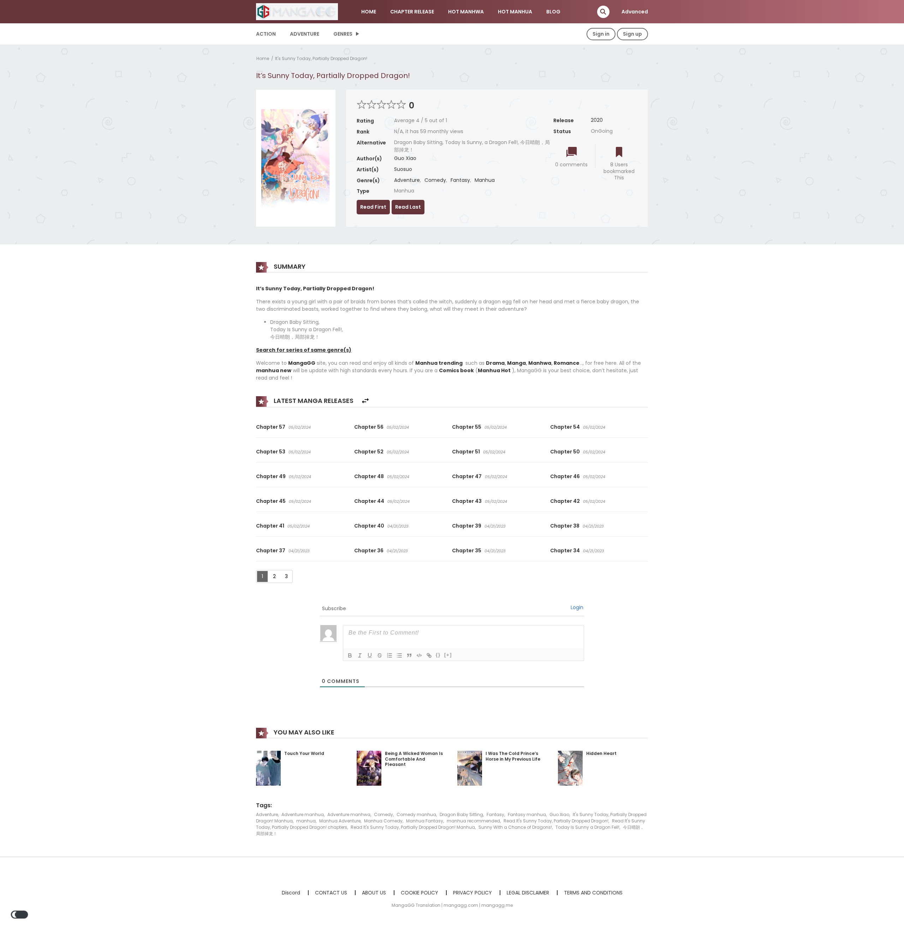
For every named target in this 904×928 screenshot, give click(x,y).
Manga (516, 363)
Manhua (485, 180)
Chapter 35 (466, 550)
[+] (448, 655)
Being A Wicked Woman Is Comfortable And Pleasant (414, 758)
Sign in (601, 33)
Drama (495, 363)
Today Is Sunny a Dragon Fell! (587, 827)
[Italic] (360, 655)
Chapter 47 (467, 476)
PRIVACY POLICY (472, 892)
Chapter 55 (466, 426)
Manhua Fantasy (424, 821)
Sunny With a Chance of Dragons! (515, 827)
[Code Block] (419, 655)
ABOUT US (374, 892)
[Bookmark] (619, 152)
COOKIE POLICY (419, 892)
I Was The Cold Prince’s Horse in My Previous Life (513, 756)
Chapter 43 (467, 501)
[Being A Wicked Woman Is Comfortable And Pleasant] (369, 768)
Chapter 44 (369, 501)
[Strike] (380, 655)
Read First (373, 206)
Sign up (632, 33)
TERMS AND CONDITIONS (593, 892)
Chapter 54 (565, 426)
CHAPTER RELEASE (412, 11)
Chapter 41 (270, 525)
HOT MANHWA (466, 11)
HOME (368, 11)
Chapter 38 (564, 525)
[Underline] (370, 655)
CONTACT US (331, 892)
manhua (306, 821)
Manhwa (539, 363)
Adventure (304, 33)
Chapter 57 (270, 426)
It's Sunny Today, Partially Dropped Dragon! (321, 58)
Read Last (408, 206)
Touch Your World (304, 753)
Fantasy (460, 180)
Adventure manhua (302, 814)
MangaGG (301, 363)
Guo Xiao (405, 158)
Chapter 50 (565, 451)
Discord (291, 892)
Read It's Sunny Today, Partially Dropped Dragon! (556, 821)
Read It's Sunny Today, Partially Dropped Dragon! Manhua (413, 827)
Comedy (435, 180)
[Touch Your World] (268, 768)
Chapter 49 (271, 476)
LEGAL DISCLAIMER (528, 892)
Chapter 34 (565, 550)
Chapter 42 (565, 501)
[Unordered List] (399, 655)
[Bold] (350, 655)
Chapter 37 (270, 550)
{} (438, 655)
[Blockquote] (409, 655)
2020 (597, 120)
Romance (566, 363)
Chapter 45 (271, 501)
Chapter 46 (565, 476)
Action (266, 33)
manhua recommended (473, 821)
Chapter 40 (369, 525)
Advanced (635, 11)
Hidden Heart (601, 753)
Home (262, 58)
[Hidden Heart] (570, 768)
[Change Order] (365, 401)
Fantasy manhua (527, 814)
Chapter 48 (369, 476)
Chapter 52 (368, 451)
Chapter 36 (368, 550)
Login (577, 607)
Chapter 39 (466, 525)
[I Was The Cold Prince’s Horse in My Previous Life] (469, 768)
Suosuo (403, 169)
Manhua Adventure (340, 821)
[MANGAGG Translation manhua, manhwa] (297, 11)
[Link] (429, 655)
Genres (342, 33)
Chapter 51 (466, 451)
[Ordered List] (389, 655)
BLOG (553, 11)
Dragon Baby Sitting (461, 814)
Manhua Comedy (383, 821)
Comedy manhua (416, 814)
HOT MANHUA (515, 11)
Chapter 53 (270, 451)
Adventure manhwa (348, 814)
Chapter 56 (368, 426)
